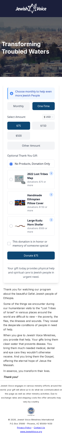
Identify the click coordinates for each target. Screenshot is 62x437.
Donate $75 (31, 255)
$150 (43, 126)
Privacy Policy (24, 427)
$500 (19, 135)
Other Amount (31, 145)
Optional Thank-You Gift (22, 155)
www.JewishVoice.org (31, 431)
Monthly (18, 106)
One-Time (44, 106)
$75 (18, 126)
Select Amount (16, 117)
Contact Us (39, 427)
